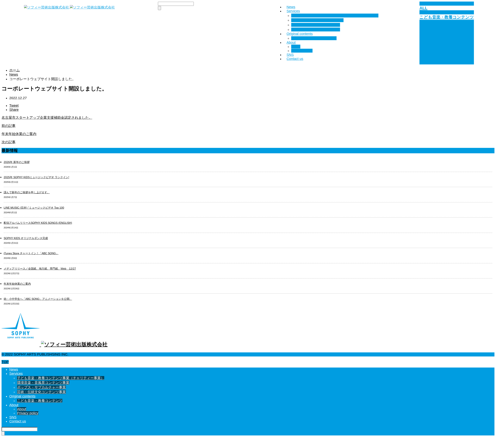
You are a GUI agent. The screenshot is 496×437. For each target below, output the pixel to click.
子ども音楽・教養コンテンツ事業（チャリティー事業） (334, 15)
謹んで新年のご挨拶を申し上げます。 (27, 192)
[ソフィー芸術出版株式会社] (69, 7)
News (291, 7)
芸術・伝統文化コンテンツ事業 (315, 29)
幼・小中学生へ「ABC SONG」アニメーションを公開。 (38, 298)
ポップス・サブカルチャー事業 (315, 25)
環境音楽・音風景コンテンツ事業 (317, 20)
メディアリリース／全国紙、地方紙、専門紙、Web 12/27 (40, 268)
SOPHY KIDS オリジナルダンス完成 (26, 238)
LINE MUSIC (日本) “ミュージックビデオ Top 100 (34, 207)
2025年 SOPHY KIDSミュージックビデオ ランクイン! (36, 177)
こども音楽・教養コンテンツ (314, 38)
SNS (290, 55)
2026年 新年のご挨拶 (17, 162)
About (291, 42)
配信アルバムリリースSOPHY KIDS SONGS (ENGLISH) (38, 222)
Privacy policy (302, 51)
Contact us (295, 59)
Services (293, 11)
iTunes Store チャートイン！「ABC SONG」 (31, 253)
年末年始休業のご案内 (17, 283)
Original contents (300, 34)
